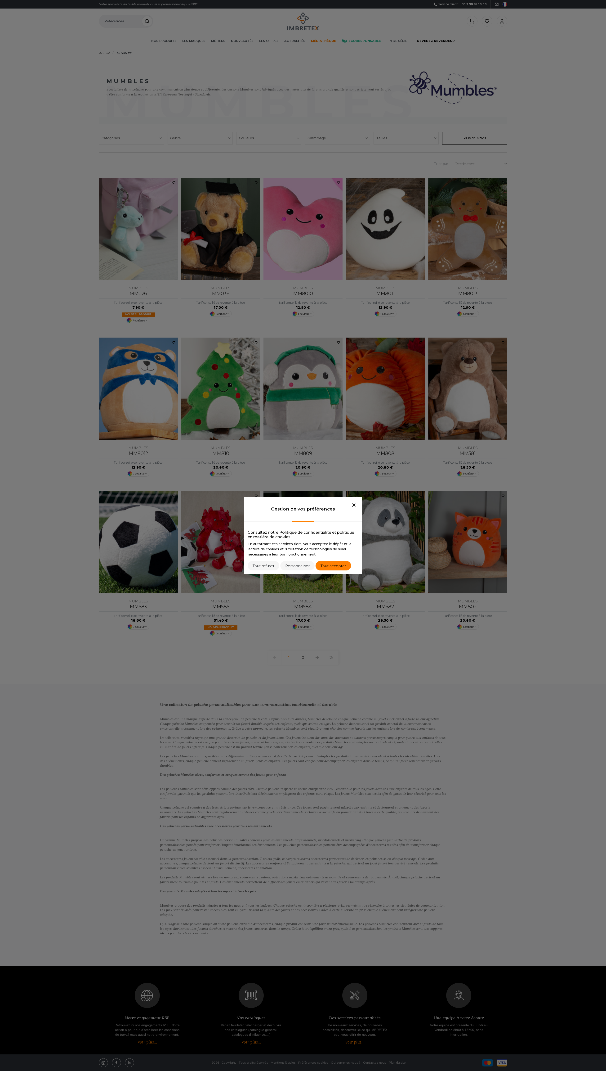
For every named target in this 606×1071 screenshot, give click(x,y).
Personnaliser (297, 566)
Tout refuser (263, 566)
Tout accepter (333, 566)
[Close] (354, 505)
